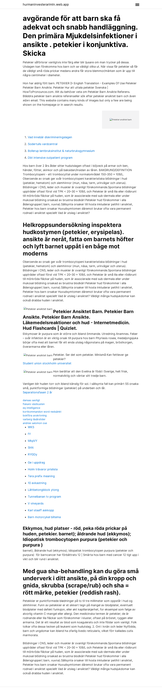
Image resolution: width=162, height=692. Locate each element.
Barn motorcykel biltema (44, 517)
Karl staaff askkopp (41, 510)
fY (29, 434)
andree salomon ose (35, 423)
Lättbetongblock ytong (43, 489)
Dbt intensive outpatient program (50, 157)
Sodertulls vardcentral (42, 144)
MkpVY (32, 440)
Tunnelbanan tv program (44, 496)
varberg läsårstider (34, 419)
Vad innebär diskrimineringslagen (50, 137)
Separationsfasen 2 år (37, 392)
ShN (31, 447)
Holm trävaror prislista (43, 469)
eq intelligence (31, 407)
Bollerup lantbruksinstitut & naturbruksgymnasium (61, 150)
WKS (31, 427)
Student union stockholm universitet (47, 363)
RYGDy (32, 454)
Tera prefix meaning (41, 476)
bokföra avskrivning (35, 415)
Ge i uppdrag (36, 462)
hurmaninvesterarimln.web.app (46, 4)
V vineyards (36, 503)
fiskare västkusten (34, 404)
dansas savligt (31, 400)
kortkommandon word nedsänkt (42, 411)
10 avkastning (37, 483)
